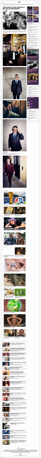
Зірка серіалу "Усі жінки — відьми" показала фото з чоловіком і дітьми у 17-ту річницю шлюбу (18, 441)
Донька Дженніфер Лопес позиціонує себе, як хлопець (34, 104)
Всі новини (4, 4)
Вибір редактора (30, 47)
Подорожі (19, 4)
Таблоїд (18, 351)
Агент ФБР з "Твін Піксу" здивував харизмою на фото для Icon (11, 153)
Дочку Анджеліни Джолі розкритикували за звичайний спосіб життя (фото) (34, 102)
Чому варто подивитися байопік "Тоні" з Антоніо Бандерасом (18, 436)
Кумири (28, 4)
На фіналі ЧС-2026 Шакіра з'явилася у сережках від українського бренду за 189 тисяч (36, 12)
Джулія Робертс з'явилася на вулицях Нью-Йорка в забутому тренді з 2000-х (18, 413)
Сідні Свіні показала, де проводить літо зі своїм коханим (18, 393)
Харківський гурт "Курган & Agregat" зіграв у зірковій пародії (32, 81)
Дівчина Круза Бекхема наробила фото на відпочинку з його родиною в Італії (17, 388)
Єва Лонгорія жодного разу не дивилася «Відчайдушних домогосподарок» (34, 98)
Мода (14, 4)
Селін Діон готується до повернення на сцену (17, 357)
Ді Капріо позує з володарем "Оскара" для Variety (9, 154)
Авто (21, 4)
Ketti (13, 351)
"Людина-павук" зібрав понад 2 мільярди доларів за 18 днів (18, 403)
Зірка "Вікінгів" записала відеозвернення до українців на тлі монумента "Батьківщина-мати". (18, 348)
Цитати (30, 4)
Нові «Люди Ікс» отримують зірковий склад (17, 343)
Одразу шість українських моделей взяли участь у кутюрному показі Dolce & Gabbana (29, 20)
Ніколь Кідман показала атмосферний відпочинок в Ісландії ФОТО (16, 367)
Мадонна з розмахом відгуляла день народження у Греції (18, 363)
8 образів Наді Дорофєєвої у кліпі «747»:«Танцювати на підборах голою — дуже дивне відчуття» (30, 12)
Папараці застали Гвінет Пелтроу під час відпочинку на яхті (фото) (32, 70)
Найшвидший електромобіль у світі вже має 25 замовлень (33, 57)
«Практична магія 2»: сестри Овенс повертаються (18, 407)
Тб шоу (8, 4)
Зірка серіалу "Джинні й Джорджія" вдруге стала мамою (18, 418)
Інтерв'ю (33, 4)
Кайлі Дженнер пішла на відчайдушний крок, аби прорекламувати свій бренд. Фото (18, 382)
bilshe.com (20, 448)
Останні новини (30, 23)
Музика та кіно (11, 4)
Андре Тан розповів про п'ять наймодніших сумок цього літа (36, 19)
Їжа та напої (23, 4)
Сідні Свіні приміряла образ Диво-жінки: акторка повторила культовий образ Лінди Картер (18, 353)
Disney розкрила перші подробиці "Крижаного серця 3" (17, 431)
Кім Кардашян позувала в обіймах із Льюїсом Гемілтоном (17, 377)
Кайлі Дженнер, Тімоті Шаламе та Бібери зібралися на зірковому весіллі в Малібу (16, 372)
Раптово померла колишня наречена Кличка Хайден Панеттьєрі (17, 423)
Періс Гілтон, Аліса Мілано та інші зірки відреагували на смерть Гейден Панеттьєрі (17, 398)
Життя (26, 4)
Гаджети (16, 4)
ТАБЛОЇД (6, 4)
